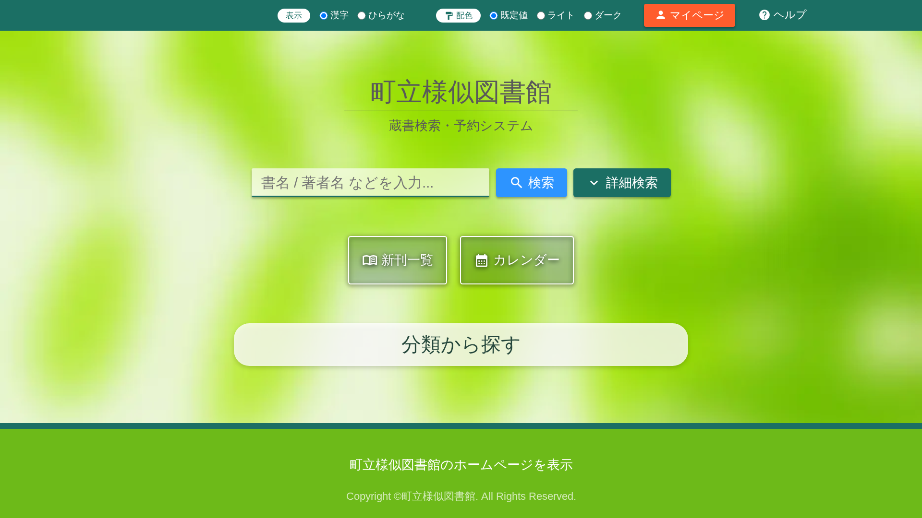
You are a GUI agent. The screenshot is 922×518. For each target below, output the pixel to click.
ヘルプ (782, 15)
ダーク (607, 15)
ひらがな (385, 15)
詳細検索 (621, 182)
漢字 (338, 15)
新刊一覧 (397, 260)
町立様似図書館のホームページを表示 (461, 465)
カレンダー (517, 261)
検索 (531, 182)
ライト (560, 15)
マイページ (690, 15)
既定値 (513, 15)
